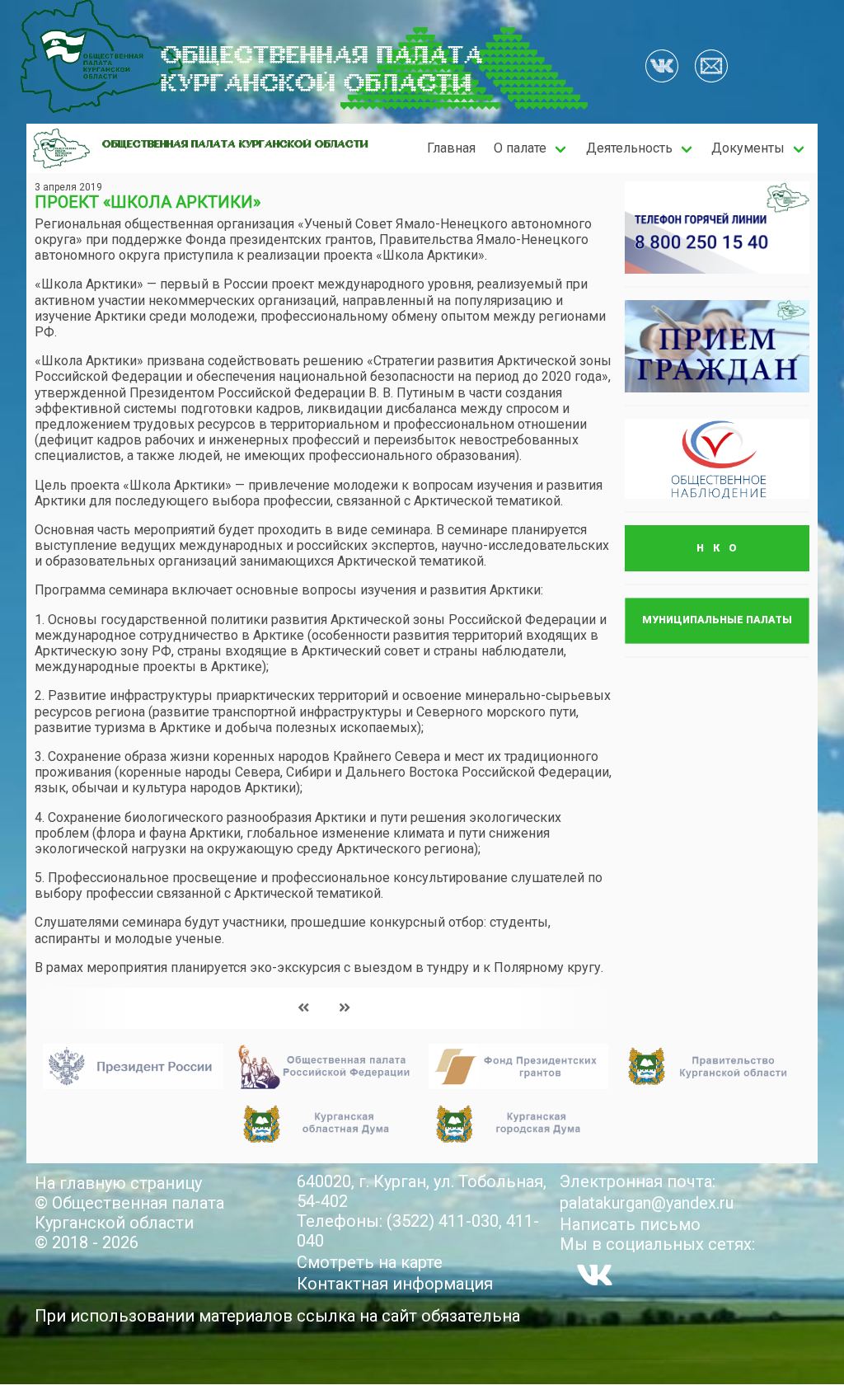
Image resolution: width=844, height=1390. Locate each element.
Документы (748, 148)
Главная (451, 148)
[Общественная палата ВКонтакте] (661, 67)
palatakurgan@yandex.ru (647, 1203)
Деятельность (629, 148)
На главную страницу (118, 1183)
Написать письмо (630, 1224)
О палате (520, 148)
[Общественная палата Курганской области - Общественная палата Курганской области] (61, 148)
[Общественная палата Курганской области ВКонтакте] (594, 1274)
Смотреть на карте (370, 1262)
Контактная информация (395, 1284)
